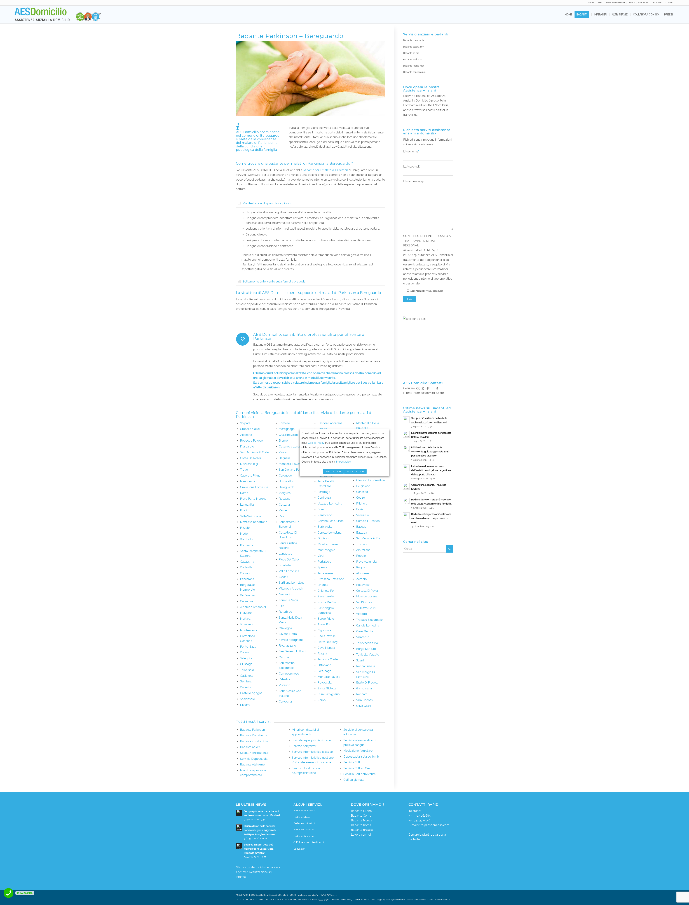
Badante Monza (361, 820)
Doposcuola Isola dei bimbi (361, 756)
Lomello (284, 423)
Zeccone (246, 435)
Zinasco (284, 452)
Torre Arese (325, 573)
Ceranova (246, 601)
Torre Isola (247, 670)
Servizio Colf (351, 762)
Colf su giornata (353, 779)
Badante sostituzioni (414, 46)
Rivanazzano (287, 645)
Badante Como (361, 815)
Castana (284, 504)
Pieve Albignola (366, 561)
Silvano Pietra (288, 634)
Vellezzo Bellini (366, 608)
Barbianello (325, 526)
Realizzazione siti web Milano (419, 900)
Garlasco (362, 492)
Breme (283, 440)
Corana (245, 652)
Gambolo (246, 539)
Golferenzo (247, 595)
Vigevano (246, 624)
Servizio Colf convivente (359, 774)
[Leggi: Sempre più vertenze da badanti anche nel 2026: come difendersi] (406, 419)
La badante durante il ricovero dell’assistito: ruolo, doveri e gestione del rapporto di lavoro (431, 470)
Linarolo (323, 584)
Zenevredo (325, 515)
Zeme (283, 510)
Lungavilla (247, 504)
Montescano (248, 630)
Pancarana (247, 579)
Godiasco (324, 538)
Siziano (283, 577)
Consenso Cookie (361, 900)
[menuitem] (591, 3)
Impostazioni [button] (343, 461)
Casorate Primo (250, 475)
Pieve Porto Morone (253, 498)
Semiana (246, 681)
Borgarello (286, 481)
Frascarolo (247, 446)
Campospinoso (289, 673)
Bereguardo (286, 487)
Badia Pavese (327, 636)
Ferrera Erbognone (291, 640)
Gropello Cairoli (250, 429)
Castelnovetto (288, 435)
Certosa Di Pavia (367, 590)
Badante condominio (254, 741)
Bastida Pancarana (330, 423)
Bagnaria (284, 458)
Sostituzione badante (254, 753)
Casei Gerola (364, 631)
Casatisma (247, 561)
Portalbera (324, 561)
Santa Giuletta (327, 688)
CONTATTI (670, 2)
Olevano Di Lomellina (370, 480)
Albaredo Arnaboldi (253, 607)
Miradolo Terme (328, 544)
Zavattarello (326, 596)
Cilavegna (285, 628)
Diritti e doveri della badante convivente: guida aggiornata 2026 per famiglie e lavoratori (430, 451)
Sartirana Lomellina (291, 582)
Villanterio (362, 637)
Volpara (245, 423)
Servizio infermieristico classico (312, 751)
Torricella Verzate (367, 654)
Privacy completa (433, 290)
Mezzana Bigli (249, 464)
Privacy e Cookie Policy (341, 900)
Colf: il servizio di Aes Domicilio (310, 842)
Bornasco (246, 545)
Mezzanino (286, 594)
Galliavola (246, 675)
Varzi (321, 555)
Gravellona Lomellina (254, 487)
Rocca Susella (365, 666)
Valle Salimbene (250, 516)
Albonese (362, 573)
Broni (243, 510)
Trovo (244, 469)
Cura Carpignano (329, 694)
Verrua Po (362, 515)
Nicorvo (245, 704)
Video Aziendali (442, 900)
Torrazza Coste (328, 659)
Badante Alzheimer (252, 764)
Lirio (281, 606)
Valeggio (246, 658)
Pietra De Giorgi (328, 642)
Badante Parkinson (252, 729)
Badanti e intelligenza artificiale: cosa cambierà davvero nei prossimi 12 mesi (431, 518)
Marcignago (287, 429)
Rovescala (325, 682)
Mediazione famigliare (357, 750)
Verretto (361, 614)
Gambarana (364, 688)
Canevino (246, 687)
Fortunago (324, 671)
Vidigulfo (285, 493)
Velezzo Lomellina (330, 503)
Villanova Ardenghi (291, 588)
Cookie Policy (316, 442)
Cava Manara (326, 647)
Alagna (322, 653)
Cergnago (285, 475)
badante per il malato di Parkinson (325, 170)
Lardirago (324, 492)
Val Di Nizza (364, 602)
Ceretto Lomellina (329, 532)
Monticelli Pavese (290, 464)
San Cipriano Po (289, 469)
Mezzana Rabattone (253, 522)
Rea (281, 516)
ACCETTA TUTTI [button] (355, 471)
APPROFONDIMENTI (615, 2)
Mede (244, 533)
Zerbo (322, 700)
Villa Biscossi (364, 700)
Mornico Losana (367, 596)
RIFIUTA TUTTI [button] (333, 471)
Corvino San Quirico (331, 521)
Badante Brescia (362, 829)
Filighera (361, 503)
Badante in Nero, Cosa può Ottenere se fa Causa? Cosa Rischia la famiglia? (258, 848)
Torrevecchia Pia (367, 643)
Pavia (359, 509)
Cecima (284, 657)
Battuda (361, 532)
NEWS (591, 2)
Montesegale (326, 550)
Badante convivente (413, 40)
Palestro (284, 679)
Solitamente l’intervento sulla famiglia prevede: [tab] (274, 281)
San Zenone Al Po (368, 538)
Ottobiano (324, 665)
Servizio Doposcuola (254, 758)
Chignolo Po (326, 590)
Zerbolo (361, 579)
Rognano (362, 567)
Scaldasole (247, 699)
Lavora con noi (361, 834)
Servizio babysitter (304, 746)
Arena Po (324, 624)
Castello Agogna (251, 693)
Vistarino (284, 685)
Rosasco (284, 498)
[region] (310, 241)
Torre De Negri (288, 600)
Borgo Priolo (326, 618)
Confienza (324, 497)
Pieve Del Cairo (289, 559)
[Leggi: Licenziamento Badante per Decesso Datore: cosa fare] (406, 434)
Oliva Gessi (363, 706)
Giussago (246, 664)
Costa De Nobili (250, 458)
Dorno (244, 493)
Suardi (360, 660)
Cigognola (324, 630)
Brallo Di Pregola (367, 682)
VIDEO (631, 2)
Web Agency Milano (395, 900)
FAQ (600, 2)
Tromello (362, 544)
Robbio (361, 555)
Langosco (285, 553)
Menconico (247, 481)
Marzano (246, 612)
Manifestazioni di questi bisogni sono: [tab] (267, 203)
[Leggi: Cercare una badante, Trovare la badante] (406, 486)
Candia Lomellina (367, 625)
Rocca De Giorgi (328, 602)
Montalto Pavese (329, 676)
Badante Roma (361, 825)
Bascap (361, 526)
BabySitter (299, 848)
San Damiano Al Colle (254, 452)
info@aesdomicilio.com (428, 393)
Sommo (323, 509)
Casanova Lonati (290, 446)
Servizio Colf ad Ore (356, 768)
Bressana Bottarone (331, 579)
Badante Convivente (253, 735)
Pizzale (245, 527)
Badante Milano (361, 811)
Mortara (245, 618)
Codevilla (246, 567)
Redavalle (362, 584)
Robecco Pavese (251, 440)
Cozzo (360, 497)
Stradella (285, 565)
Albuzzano (363, 550)
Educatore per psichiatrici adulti (312, 740)
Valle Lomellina (289, 571)
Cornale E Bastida (368, 521)
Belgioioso (363, 486)
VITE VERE (643, 2)
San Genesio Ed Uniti (292, 651)
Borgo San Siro (366, 649)
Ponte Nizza (248, 646)
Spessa (322, 567)
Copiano (245, 573)
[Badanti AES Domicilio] (58, 14)
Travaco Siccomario (369, 619)
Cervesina (285, 701)
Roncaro (361, 694)
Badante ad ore (250, 747)
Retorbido (285, 611)
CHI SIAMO (657, 2)
